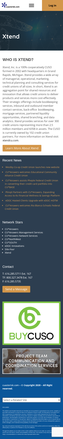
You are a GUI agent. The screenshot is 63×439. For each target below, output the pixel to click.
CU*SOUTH (11, 242)
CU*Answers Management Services (24, 232)
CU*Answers (11, 229)
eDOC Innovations (14, 245)
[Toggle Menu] (31, 5)
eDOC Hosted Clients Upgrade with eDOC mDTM (31, 200)
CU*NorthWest (13, 239)
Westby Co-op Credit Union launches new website (32, 167)
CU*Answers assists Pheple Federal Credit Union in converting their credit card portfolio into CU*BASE (31, 184)
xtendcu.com (10, 140)
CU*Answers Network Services (21, 235)
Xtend (8, 252)
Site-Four (10, 249)
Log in (52, 5)
